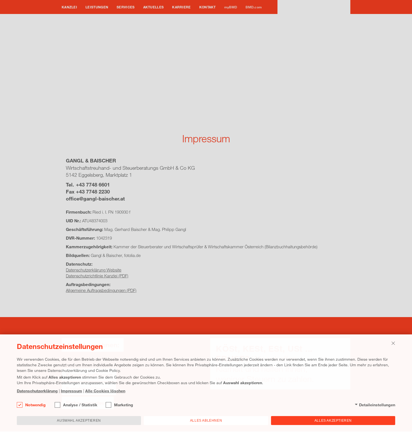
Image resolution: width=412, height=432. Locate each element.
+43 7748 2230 (93, 191)
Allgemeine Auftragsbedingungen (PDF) (101, 290)
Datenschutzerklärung (37, 390)
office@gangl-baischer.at (95, 198)
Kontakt (207, 7)
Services (126, 7)
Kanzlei (69, 7)
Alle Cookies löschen (105, 390)
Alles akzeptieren (333, 420)
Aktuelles (153, 7)
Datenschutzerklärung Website (93, 269)
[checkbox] (19, 405)
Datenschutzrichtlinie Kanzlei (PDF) (97, 275)
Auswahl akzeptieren (79, 420)
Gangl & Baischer (313, 15)
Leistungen (96, 7)
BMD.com (254, 7)
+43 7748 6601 (93, 184)
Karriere (181, 7)
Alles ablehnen (206, 420)
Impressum (71, 390)
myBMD (230, 7)
